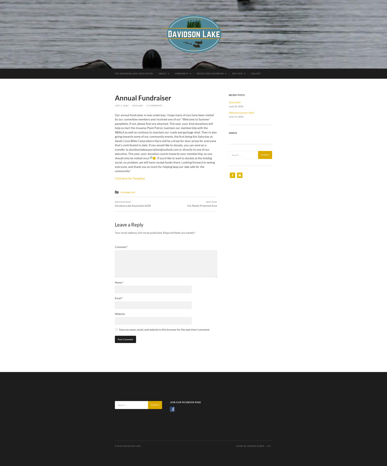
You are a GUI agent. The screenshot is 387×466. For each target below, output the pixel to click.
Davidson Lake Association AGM (133, 204)
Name (119, 282)
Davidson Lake (132, 446)
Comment (121, 247)
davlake (137, 105)
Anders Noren (255, 446)
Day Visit (237, 73)
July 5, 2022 (122, 105)
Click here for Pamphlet (130, 178)
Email (119, 298)
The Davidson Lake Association (134, 73)
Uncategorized (127, 192)
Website (120, 314)
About (162, 73)
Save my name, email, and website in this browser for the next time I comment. (164, 329)
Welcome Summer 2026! (241, 112)
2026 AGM (235, 102)
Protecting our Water (210, 73)
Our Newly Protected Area (202, 204)
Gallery (256, 73)
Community (181, 73)
